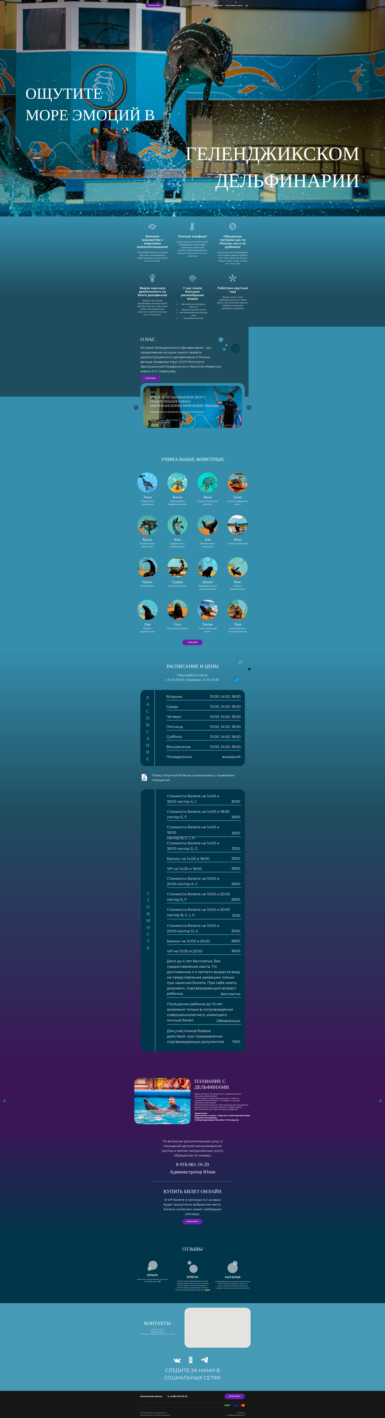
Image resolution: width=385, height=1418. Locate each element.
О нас (203, 5)
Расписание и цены (233, 5)
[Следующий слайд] (380, 1101)
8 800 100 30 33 (178, 1396)
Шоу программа (215, 5)
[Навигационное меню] (246, 5)
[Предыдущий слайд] (4, 1101)
